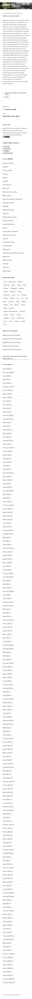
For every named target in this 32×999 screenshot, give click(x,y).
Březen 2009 (7, 968)
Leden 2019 (6, 570)
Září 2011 (5, 860)
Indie (7, 97)
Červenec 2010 (7, 911)
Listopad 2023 (7, 419)
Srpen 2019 (6, 544)
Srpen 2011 (6, 864)
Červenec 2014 (7, 738)
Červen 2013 (7, 785)
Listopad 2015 (7, 688)
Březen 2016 (7, 677)
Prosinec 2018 (7, 573)
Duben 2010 (6, 921)
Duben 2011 (6, 878)
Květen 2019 (7, 555)
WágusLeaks (7, 271)
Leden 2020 (6, 527)
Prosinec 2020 (7, 491)
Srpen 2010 (6, 907)
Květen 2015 (7, 702)
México (24, 301)
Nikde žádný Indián (8, 210)
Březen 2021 (6, 480)
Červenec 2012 (7, 824)
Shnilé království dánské (10, 231)
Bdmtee (20, 282)
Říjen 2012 (6, 814)
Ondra (23, 305)
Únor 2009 (6, 972)
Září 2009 (6, 946)
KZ (22, 298)
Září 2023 (6, 426)
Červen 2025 (7, 390)
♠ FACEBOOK (7, 148)
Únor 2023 (6, 437)
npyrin (19, 13)
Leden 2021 (6, 487)
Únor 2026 (6, 376)
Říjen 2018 (6, 580)
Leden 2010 (6, 932)
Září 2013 (6, 774)
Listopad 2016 (7, 649)
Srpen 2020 (6, 501)
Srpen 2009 (6, 950)
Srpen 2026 (6, 369)
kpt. (18, 298)
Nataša (6, 305)
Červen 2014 (7, 742)
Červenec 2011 (7, 868)
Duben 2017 (6, 631)
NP (11, 305)
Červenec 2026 (7, 372)
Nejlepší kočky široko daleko (11, 335)
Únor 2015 (6, 713)
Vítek (10, 321)
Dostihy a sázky (7, 170)
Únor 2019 (6, 566)
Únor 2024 (6, 408)
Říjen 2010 (6, 900)
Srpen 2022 (6, 444)
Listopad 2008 (7, 982)
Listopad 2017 (7, 606)
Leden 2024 (6, 412)
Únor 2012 (6, 842)
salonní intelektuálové (11, 311)
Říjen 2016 (6, 652)
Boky (24, 285)
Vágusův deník (7, 260)
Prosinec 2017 (7, 602)
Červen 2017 (7, 623)
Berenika (6, 285)
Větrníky (5, 264)
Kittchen (24, 295)
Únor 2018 (6, 595)
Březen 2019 (7, 562)
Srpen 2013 (6, 778)
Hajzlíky (5, 177)
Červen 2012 (7, 828)
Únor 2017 (6, 638)
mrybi (18, 301)
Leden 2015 (6, 717)
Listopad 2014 (7, 724)
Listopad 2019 (7, 534)
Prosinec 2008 (7, 979)
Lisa (26, 298)
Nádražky (5, 206)
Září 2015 (6, 692)
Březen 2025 (7, 397)
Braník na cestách (8, 163)
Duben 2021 (6, 476)
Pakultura (6, 213)
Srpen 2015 (6, 695)
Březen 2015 (7, 710)
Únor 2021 (6, 483)
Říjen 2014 (6, 728)
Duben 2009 (7, 964)
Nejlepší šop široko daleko (11, 346)
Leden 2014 (6, 760)
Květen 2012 (7, 832)
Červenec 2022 (7, 448)
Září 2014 (6, 731)
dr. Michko (13, 288)
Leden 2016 (6, 681)
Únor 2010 (6, 929)
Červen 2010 (7, 914)
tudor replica (18, 1)
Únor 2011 (6, 885)
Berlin (13, 285)
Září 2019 (6, 541)
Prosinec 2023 (7, 415)
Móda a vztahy (7, 195)
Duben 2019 (6, 559)
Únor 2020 (6, 523)
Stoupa (18, 315)
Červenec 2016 (7, 663)
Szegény (6, 318)
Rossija (11, 308)
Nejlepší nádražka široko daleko (12, 339)
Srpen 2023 (6, 430)
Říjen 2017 (6, 609)
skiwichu (22, 311)
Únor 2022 (6, 458)
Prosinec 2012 (7, 806)
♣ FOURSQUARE (8, 153)
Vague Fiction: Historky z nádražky (13, 253)
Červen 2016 (7, 667)
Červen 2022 (7, 451)
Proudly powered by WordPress (12, 994)
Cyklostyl (6, 167)
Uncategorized (7, 246)
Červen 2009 (7, 957)
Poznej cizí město (8, 220)
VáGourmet (6, 249)
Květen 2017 (7, 627)
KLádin (6, 298)
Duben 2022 (6, 455)
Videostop (6, 267)
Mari (5, 301)
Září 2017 (5, 613)
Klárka (12, 298)
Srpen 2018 (6, 588)
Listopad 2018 (7, 577)
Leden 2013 (6, 803)
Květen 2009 (7, 961)
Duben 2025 (6, 394)
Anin (5, 282)
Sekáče (5, 228)
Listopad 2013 (7, 767)
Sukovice (5, 238)
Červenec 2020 (7, 505)
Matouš (11, 301)
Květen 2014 (7, 745)
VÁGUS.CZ (9, 5)
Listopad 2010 (7, 896)
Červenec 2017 (7, 620)
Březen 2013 (7, 796)
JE (18, 295)
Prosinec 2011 (7, 850)
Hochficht (7, 295)
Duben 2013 (6, 792)
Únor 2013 (6, 799)
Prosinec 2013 (7, 763)
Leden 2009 (6, 975)
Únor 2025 (6, 401)
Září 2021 (5, 466)
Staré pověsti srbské (9, 235)
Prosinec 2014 (7, 720)
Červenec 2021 (7, 473)
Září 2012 (5, 817)
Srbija (12, 315)
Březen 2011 (6, 882)
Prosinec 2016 (7, 645)
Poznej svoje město (9, 224)
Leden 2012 (6, 846)
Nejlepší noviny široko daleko (12, 342)
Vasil (12, 318)
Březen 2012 (6, 839)
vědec (16, 321)
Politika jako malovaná (9, 217)
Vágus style (6, 256)
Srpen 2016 (6, 659)
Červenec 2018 (7, 591)
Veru (5, 321)
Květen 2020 (7, 512)
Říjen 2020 (6, 494)
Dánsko (21, 288)
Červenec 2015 (7, 699)
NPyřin (16, 305)
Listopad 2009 (7, 939)
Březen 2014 (7, 753)
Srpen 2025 (6, 383)
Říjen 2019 (6, 537)
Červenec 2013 (7, 781)
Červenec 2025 (7, 387)
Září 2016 (6, 656)
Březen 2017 (6, 634)
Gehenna (13, 291)
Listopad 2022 (7, 440)
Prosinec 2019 (7, 530)
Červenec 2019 (7, 548)
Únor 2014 (6, 756)
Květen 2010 (7, 918)
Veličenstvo (20, 318)
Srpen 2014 (6, 735)
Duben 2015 (6, 706)
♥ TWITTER (6, 146)
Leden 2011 (6, 889)
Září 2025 (6, 379)
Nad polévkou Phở (8, 203)
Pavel (5, 308)
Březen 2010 (7, 925)
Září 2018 (6, 584)
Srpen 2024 (6, 405)
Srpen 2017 (6, 616)
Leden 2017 (6, 641)
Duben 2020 (6, 516)
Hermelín (6, 181)
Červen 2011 (6, 871)
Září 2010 (6, 903)
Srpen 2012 (6, 821)
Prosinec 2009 (7, 936)
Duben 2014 (6, 749)
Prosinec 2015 (7, 684)
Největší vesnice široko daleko (12, 349)
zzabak (23, 321)
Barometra (12, 282)
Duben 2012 (6, 835)
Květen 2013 (7, 789)
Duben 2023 (6, 433)
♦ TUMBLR (6, 151)
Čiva (5, 324)
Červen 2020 (7, 509)
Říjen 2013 (6, 771)
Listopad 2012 (7, 810)
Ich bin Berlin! (7, 185)
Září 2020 (6, 498)
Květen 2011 (6, 875)
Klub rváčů (6, 188)
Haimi (20, 291)
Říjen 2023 (6, 422)
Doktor (6, 288)
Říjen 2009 (6, 943)
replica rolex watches (6, 1)
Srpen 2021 (6, 469)
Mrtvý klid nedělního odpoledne (12, 199)
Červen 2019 (7, 552)
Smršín (6, 315)
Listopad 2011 (7, 853)
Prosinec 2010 (7, 893)
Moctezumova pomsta (10, 192)
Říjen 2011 (6, 857)
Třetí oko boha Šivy (12, 93)
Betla (19, 285)
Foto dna (5, 174)
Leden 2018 (6, 598)
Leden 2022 (6, 462)
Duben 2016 (6, 674)
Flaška (6, 291)
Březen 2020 (7, 519)
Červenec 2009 (8, 954)
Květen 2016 (7, 670)
